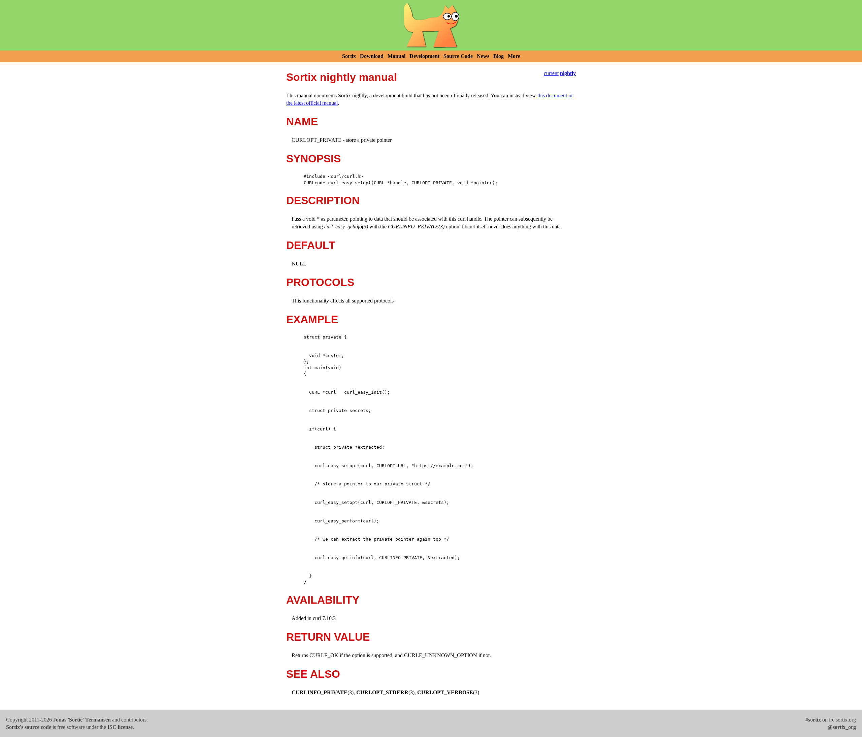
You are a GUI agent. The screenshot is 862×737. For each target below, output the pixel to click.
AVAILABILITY (322, 600)
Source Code (458, 56)
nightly (568, 73)
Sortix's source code (28, 727)
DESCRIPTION (323, 200)
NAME (302, 122)
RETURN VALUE (328, 637)
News (483, 56)
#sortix (813, 720)
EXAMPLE (312, 319)
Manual (396, 56)
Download (372, 56)
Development (424, 56)
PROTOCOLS (320, 282)
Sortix (349, 56)
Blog (498, 56)
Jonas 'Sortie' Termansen (82, 720)
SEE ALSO (313, 674)
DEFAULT (310, 245)
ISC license (120, 727)
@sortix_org (842, 727)
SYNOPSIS (313, 159)
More (514, 56)
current (551, 73)
